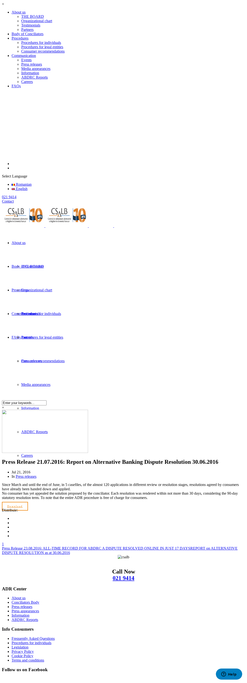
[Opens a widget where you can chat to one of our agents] (229, 675)
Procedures (20, 38)
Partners (27, 29)
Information (30, 73)
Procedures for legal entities (42, 47)
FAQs (16, 86)
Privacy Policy (23, 651)
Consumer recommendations (43, 51)
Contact (8, 201)
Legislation (20, 647)
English (21, 189)
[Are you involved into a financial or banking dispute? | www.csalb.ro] (70, 226)
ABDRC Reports (34, 77)
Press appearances (25, 611)
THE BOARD (32, 16)
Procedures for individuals (41, 43)
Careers (27, 82)
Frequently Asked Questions (33, 638)
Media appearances (35, 69)
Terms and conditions (28, 660)
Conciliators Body (25, 602)
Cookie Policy (22, 656)
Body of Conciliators (27, 34)
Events (26, 60)
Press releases (31, 64)
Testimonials (30, 25)
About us (19, 12)
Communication (24, 56)
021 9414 (123, 578)
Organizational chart (36, 21)
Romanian (23, 184)
